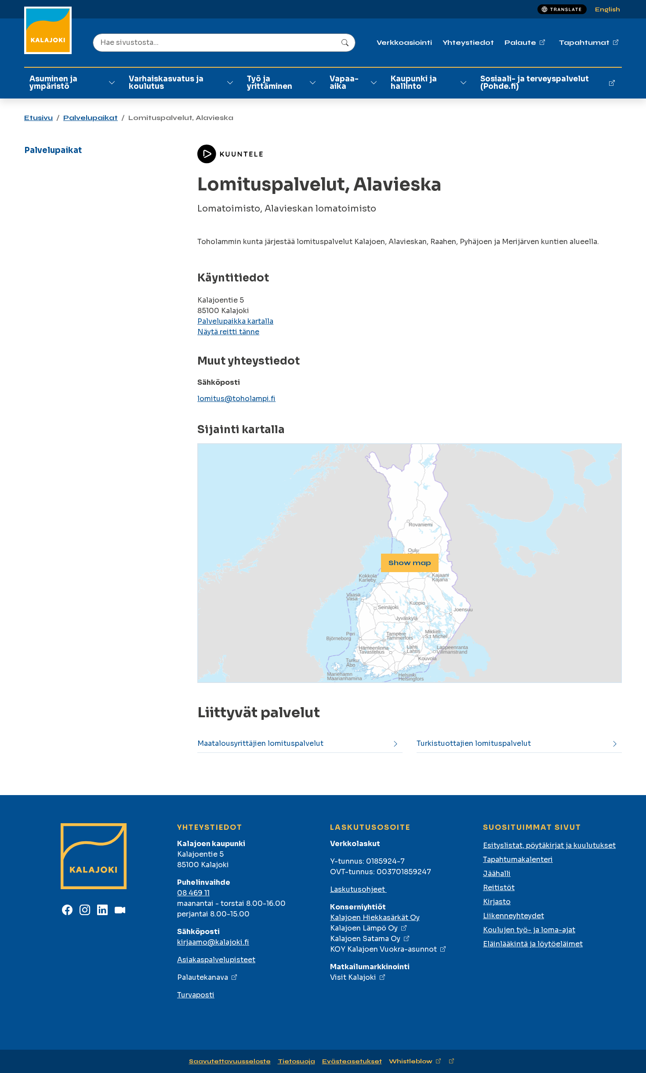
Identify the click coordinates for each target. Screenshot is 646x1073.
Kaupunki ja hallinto (414, 82)
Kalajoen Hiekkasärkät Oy (375, 917)
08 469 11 (193, 893)
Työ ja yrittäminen (269, 82)
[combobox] (224, 42)
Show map (409, 562)
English (607, 9)
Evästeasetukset (352, 1061)
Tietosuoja (296, 1061)
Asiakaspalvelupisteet (216, 959)
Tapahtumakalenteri (518, 859)
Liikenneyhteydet (513, 915)
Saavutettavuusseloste (230, 1061)
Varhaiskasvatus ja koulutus (166, 82)
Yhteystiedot (468, 42)
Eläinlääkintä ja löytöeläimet (533, 944)
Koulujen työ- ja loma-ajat (529, 929)
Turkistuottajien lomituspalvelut (474, 743)
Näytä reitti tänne (228, 331)
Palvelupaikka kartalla (235, 321)
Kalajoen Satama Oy (365, 938)
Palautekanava (202, 977)
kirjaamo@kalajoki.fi (213, 942)
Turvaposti (195, 995)
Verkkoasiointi (404, 42)
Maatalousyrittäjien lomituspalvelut (260, 743)
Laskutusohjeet (358, 889)
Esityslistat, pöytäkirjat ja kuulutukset (549, 845)
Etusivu (38, 117)
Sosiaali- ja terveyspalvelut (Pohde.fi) (534, 82)
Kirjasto (497, 901)
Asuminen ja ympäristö (53, 82)
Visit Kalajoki (353, 977)
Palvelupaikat (90, 117)
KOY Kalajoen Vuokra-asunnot (383, 949)
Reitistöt (499, 887)
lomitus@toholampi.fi (236, 398)
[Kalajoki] (48, 30)
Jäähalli (497, 873)
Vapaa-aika (344, 82)
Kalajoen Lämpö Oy (364, 928)
